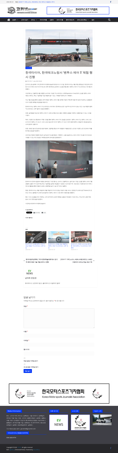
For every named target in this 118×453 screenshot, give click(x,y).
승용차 (14, 20)
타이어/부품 (43, 20)
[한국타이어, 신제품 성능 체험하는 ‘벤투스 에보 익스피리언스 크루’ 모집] (58, 237)
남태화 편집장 (38, 81)
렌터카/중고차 (70, 20)
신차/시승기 (24, 20)
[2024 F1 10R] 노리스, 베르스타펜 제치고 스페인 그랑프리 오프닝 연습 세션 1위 (76, 260)
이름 (26, 331)
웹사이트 (27, 349)
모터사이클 (60, 20)
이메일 (26, 340)
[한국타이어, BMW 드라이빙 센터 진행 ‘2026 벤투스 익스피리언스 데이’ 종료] (81, 237)
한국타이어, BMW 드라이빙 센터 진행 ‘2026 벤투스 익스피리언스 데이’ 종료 (81, 246)
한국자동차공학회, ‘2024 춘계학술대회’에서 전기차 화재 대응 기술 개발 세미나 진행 (42, 260)
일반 (93, 20)
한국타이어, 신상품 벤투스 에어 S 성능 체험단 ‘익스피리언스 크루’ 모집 (35, 246)
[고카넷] (8, 20)
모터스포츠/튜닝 (82, 20)
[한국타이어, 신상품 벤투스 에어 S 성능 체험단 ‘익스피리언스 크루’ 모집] (35, 237)
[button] (17, 20)
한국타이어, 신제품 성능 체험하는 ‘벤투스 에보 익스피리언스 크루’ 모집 (58, 246)
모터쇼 (33, 20)
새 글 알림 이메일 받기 (31, 367)
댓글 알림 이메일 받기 (31, 361)
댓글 (26, 306)
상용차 (52, 20)
